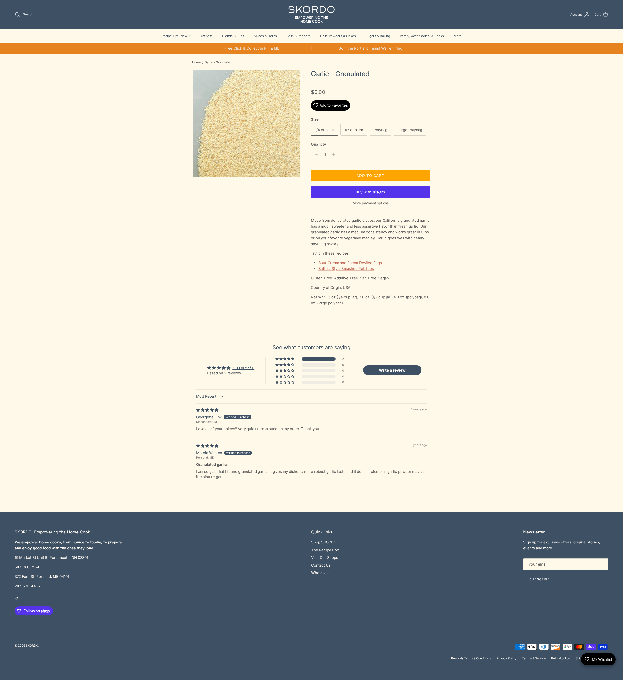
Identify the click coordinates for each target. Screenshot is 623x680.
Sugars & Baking (378, 36)
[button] (285, 359)
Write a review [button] (392, 370)
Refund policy (560, 658)
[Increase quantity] (334, 154)
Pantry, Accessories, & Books (422, 36)
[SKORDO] (311, 14)
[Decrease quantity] (315, 154)
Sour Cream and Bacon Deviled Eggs (350, 262)
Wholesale (320, 572)
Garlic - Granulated (218, 62)
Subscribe (540, 579)
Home (196, 62)
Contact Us (320, 565)
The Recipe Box (325, 550)
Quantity (318, 144)
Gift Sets (206, 36)
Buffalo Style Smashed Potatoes (346, 268)
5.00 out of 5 (243, 368)
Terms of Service (534, 658)
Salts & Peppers (298, 36)
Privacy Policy (506, 658)
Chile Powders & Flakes (338, 36)
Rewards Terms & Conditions (471, 658)
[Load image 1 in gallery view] (246, 123)
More (458, 36)
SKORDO (32, 645)
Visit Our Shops (324, 557)
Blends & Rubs (233, 36)
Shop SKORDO (323, 542)
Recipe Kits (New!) (176, 36)
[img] (207, 410)
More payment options (371, 203)
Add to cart (371, 175)
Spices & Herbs (265, 36)
